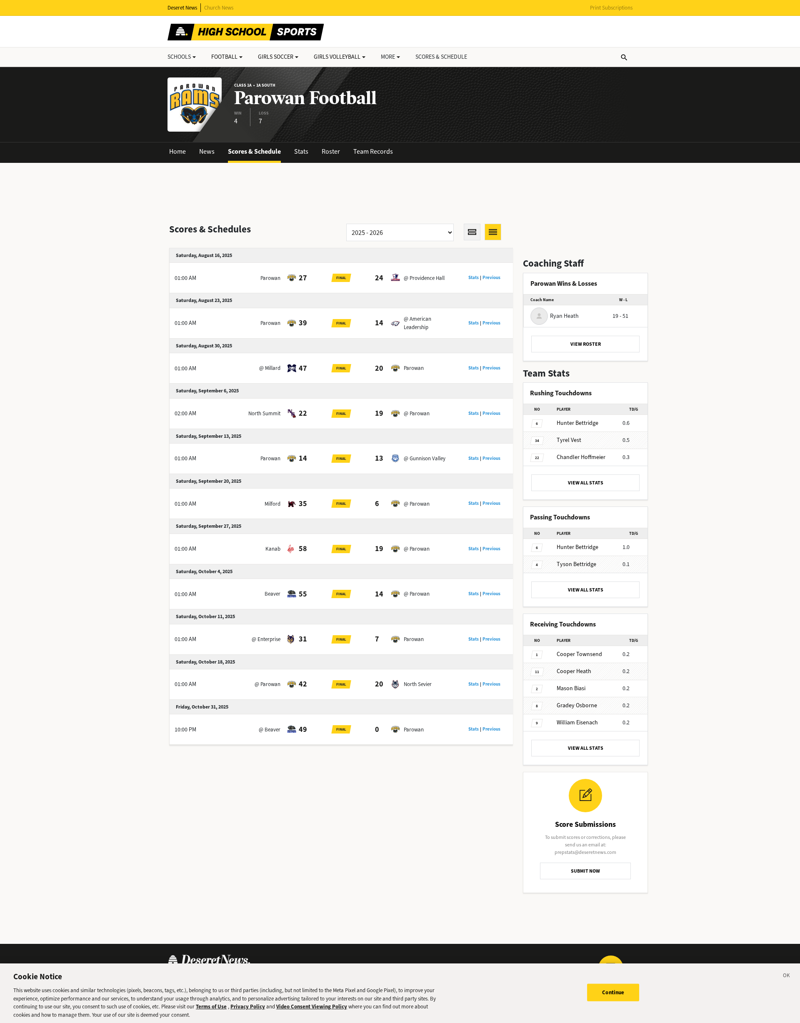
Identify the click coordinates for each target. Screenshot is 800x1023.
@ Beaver (269, 729)
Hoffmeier (581, 457)
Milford (272, 503)
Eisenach (577, 722)
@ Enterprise (266, 639)
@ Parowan (417, 413)
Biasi (571, 688)
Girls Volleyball (337, 57)
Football (224, 57)
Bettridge (577, 423)
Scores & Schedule (254, 151)
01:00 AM (185, 278)
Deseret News (182, 7)
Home (177, 151)
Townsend (579, 654)
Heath (574, 671)
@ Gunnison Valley (424, 458)
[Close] (787, 977)
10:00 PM (185, 730)
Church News (218, 7)
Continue (613, 992)
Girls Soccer (275, 57)
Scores (441, 57)
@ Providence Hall (424, 278)
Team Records (373, 151)
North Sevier (418, 684)
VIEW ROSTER (585, 344)
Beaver (272, 593)
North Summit (264, 413)
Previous (491, 277)
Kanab (272, 548)
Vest (569, 440)
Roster (331, 151)
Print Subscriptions (611, 7)
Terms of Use (211, 1006)
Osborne (577, 705)
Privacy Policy (247, 1006)
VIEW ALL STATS (585, 482)
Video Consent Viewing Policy (311, 1006)
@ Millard (269, 368)
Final (341, 277)
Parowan (270, 278)
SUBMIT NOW (585, 871)
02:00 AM (185, 413)
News (207, 151)
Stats (301, 151)
